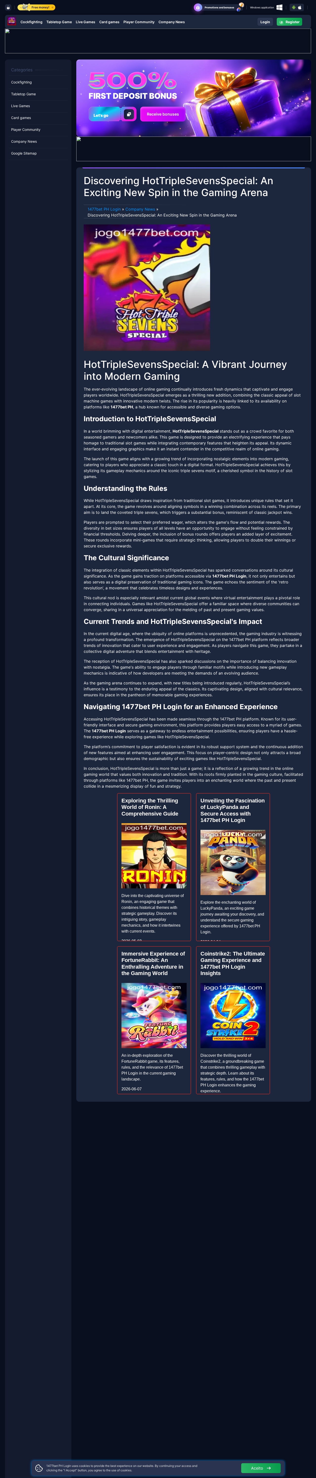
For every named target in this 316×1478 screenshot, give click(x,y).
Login (265, 22)
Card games (109, 22)
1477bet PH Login (104, 209)
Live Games (85, 22)
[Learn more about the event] (158, 40)
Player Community (139, 22)
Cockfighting (31, 22)
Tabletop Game (59, 22)
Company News (171, 22)
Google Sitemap (24, 153)
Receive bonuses (163, 114)
